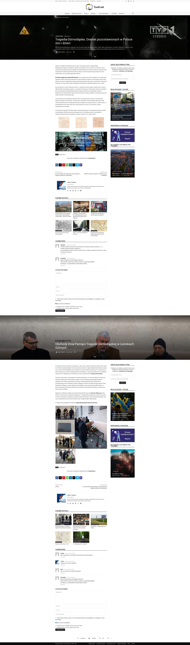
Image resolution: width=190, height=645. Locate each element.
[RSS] (131, 1)
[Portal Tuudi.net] (95, 7)
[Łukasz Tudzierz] (56, 52)
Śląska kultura (76, 13)
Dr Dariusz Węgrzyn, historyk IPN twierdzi (66, 77)
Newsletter (99, 1)
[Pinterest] (63, 164)
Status (129, 643)
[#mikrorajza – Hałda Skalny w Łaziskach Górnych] (123, 163)
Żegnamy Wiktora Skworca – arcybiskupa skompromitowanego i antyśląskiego (122, 115)
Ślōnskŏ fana (92, 1)
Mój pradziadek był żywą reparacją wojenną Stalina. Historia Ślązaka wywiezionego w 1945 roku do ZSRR (63, 215)
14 (128, 175)
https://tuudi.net (70, 184)
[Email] (73, 164)
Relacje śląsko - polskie (119, 89)
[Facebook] (126, 1)
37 (128, 118)
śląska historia (67, 36)
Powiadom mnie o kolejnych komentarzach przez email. (69, 306)
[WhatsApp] (67, 164)
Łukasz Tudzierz (61, 51)
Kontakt (121, 13)
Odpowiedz (63, 253)
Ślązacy (93, 13)
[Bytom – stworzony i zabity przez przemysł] (81, 225)
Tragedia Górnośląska (121, 643)
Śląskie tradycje (92, 643)
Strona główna (58, 17)
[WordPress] (80, 190)
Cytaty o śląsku (71, 1)
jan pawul (63, 258)
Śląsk (86, 13)
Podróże (114, 13)
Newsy (114, 111)
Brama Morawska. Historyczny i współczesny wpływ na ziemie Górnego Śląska (97, 234)
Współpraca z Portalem (119, 125)
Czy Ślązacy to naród (111, 643)
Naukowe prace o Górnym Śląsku (82, 1)
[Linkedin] (129, 1)
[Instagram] (70, 190)
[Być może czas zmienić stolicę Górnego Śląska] (63, 225)
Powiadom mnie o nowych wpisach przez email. (68, 308)
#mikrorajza (116, 169)
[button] (133, 13)
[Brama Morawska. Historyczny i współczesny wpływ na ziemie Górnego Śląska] (99, 225)
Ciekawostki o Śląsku (100, 643)
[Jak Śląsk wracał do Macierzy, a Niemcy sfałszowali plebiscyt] (99, 206)
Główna (67, 13)
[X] (133, 1)
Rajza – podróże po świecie (60, 1)
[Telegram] (77, 164)
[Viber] (80, 164)
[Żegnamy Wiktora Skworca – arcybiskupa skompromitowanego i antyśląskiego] (123, 106)
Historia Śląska (103, 13)
